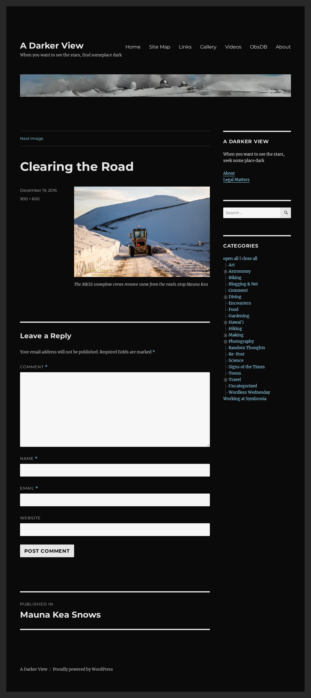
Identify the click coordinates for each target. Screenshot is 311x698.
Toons (235, 373)
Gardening (239, 316)
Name (29, 458)
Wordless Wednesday (249, 392)
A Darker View (52, 45)
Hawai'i (236, 322)
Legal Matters (236, 179)
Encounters (240, 303)
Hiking (235, 328)
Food (233, 309)
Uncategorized (243, 386)
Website (30, 517)
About (283, 47)
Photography (241, 341)
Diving (235, 296)
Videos (233, 47)
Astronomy (240, 271)
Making (236, 335)
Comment (34, 366)
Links (185, 47)
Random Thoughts (247, 347)
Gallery (208, 47)
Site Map (159, 47)
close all (249, 258)
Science (236, 360)
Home (133, 47)
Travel (235, 379)
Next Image (31, 138)
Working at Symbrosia (244, 398)
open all (230, 258)
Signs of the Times (247, 366)
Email (29, 488)
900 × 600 (30, 198)
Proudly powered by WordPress (83, 669)
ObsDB (258, 47)
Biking (235, 277)
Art (232, 265)
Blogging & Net (243, 284)
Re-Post (236, 354)
